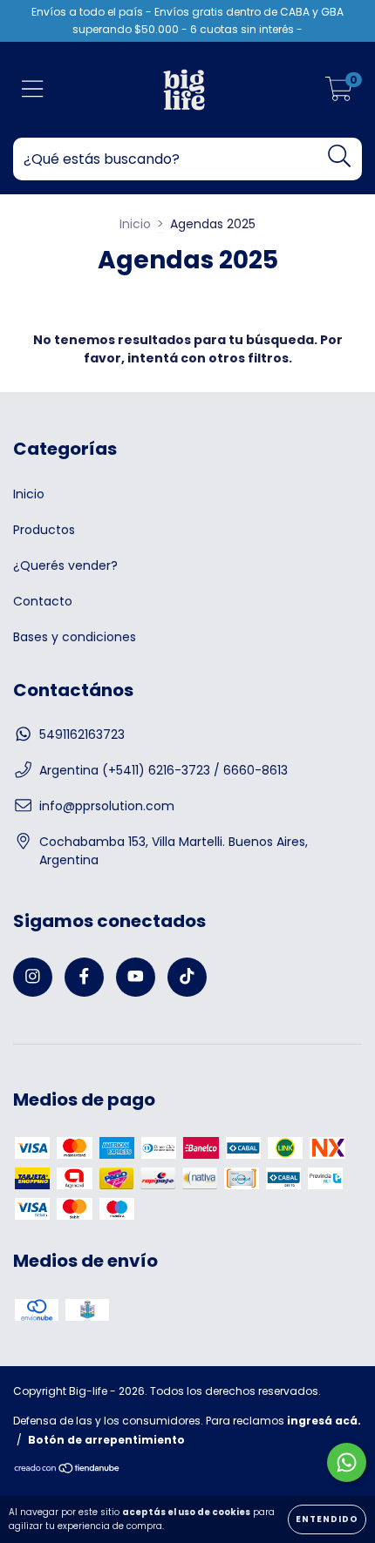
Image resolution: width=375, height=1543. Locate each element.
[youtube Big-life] (135, 977)
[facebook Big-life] (84, 977)
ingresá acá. (324, 1420)
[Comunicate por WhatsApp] (346, 1462)
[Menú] (32, 90)
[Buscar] (339, 156)
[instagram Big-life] (32, 977)
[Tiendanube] (67, 1470)
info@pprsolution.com (106, 806)
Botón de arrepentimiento (106, 1439)
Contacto (42, 601)
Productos (44, 529)
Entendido (327, 1519)
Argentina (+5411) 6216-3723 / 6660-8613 (163, 770)
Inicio (135, 224)
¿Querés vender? (65, 565)
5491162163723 (82, 734)
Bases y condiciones (74, 637)
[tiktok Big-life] (187, 977)
